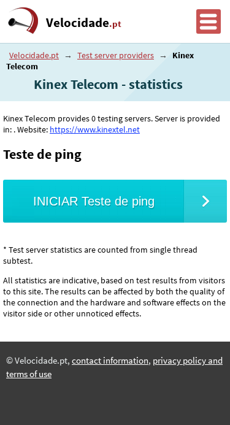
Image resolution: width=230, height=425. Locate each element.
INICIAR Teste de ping (94, 201)
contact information (110, 360)
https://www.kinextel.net (95, 129)
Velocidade (83, 23)
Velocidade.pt (34, 55)
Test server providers (115, 55)
